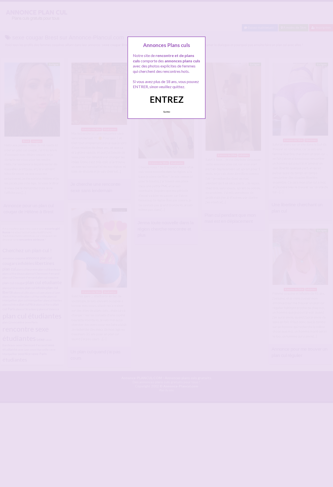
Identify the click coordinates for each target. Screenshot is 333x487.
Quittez (166, 112)
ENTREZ (167, 99)
